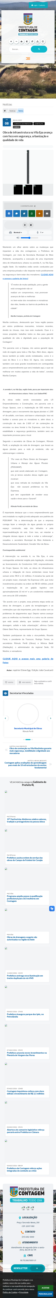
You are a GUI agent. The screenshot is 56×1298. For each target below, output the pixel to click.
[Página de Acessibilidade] (43, 41)
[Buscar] (39, 49)
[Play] (25, 225)
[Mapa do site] (37, 41)
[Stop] (31, 225)
